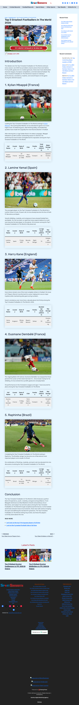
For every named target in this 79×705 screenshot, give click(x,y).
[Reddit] (74, 3)
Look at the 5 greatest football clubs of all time (21, 525)
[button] (51, 3)
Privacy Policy (41, 622)
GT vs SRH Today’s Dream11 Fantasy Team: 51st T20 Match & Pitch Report (68, 69)
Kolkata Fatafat (67, 610)
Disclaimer (41, 623)
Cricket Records (15, 7)
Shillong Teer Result (67, 614)
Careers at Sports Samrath (41, 628)
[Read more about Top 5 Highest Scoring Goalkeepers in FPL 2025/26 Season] (16, 555)
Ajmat (64, 65)
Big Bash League (13, 594)
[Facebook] (63, 3)
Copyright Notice (40, 626)
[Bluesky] (14, 610)
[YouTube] (67, 3)
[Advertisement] (39, 655)
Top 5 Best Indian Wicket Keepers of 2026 (66, 22)
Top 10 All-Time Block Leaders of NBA (68, 60)
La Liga (13, 600)
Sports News (40, 7)
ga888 (67, 615)
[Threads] (72, 3)
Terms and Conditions (40, 627)
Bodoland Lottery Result (67, 612)
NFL (13, 603)
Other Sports (51, 7)
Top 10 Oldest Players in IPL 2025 (39, 586)
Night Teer (67, 592)
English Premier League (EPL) (13, 589)
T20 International (13, 595)
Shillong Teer (67, 602)
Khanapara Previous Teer (67, 594)
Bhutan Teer (67, 588)
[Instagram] (65, 3)
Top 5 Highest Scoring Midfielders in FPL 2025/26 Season (39, 566)
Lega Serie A (13, 597)
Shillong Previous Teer (67, 604)
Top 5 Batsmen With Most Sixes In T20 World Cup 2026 (67, 27)
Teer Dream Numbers (67, 606)
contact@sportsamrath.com (15, 612)
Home (5, 7)
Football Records (28, 7)
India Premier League (13, 591)
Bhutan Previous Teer (67, 598)
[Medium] (76, 3)
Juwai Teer (67, 590)
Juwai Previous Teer (67, 596)
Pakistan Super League (13, 592)
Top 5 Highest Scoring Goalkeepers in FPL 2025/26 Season (15, 566)
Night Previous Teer (67, 600)
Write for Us (72, 7)
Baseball (13, 598)
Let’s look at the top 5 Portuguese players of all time (23, 523)
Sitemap (39, 702)
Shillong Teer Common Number (67, 608)
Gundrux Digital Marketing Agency (39, 697)
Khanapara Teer (67, 586)
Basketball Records (13, 601)
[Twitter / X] (70, 3)
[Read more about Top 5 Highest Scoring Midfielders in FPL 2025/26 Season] (40, 555)
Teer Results (61, 7)
